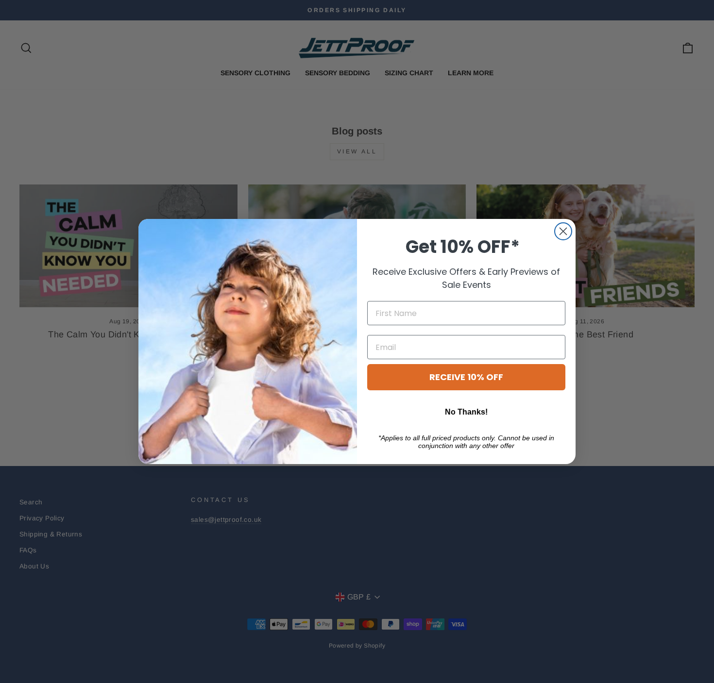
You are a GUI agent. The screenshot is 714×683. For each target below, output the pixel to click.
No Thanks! (466, 412)
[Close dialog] (563, 231)
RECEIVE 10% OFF (466, 377)
